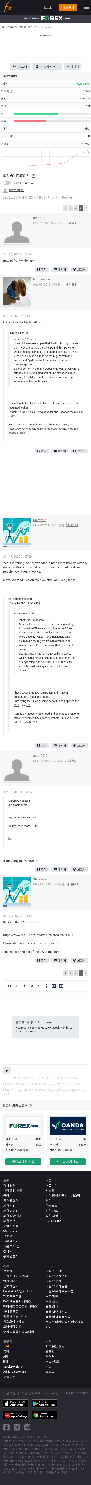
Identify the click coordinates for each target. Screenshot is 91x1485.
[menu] (87, 7)
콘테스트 (51, 1205)
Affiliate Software (14, 1371)
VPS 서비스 (10, 1281)
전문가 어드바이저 (15, 1316)
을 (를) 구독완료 (22, 182)
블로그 (50, 1371)
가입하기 (68, 7)
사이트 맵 (52, 1393)
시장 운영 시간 (12, 1190)
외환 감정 (52, 1215)
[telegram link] (27, 1427)
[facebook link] (6, 1427)
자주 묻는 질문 (55, 1346)
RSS (5, 1361)
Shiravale (39, 520)
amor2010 (40, 218)
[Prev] (65, 208)
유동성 (7, 1236)
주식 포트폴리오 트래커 (18, 1331)
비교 (48, 1326)
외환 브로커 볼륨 (57, 1286)
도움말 (50, 1351)
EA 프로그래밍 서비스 (17, 1291)
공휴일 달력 (11, 1200)
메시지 (74, 66)
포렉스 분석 (11, 1225)
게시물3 (70, 223)
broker (37, 351)
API (5, 1356)
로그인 (48, 7)
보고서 (81, 269)
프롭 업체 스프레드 (58, 1316)
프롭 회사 (52, 1306)
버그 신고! (52, 1361)
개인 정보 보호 (30, 1393)
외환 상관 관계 (12, 1215)
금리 (6, 1195)
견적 (44, 269)
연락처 (50, 1356)
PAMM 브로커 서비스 (17, 1301)
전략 (48, 1200)
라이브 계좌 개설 (23, 1161)
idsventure (16, 190)
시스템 (22, 66)
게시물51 (72, 525)
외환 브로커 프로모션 (59, 1291)
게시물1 (71, 284)
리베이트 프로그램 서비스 (20, 1306)
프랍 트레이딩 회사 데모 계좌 (65, 1321)
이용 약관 (9, 1393)
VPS (13, 416)
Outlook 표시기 (55, 1220)
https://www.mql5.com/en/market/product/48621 (38, 935)
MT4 (77, 411)
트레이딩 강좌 (12, 1326)
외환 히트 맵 (11, 1246)
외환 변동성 (11, 1210)
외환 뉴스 (9, 1220)
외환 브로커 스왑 (57, 1281)
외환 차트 (52, 1210)
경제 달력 (9, 1185)
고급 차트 (9, 1376)
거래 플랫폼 (11, 1311)
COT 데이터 (10, 1231)
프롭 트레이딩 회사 (15, 1276)
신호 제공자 (11, 1286)
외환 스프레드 (55, 1271)
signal (38, 943)
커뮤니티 (51, 1185)
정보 (48, 1366)
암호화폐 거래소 (14, 1321)
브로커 (7, 1271)
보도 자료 (52, 1296)
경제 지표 (9, 1251)
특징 (6, 1351)
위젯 (6, 1346)
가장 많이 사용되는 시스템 (63, 1195)
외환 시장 (9, 1205)
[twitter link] (17, 1427)
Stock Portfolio (13, 1366)
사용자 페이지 (49, 66)
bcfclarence (41, 279)
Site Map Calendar (76, 1393)
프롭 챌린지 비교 (57, 1311)
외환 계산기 (11, 1241)
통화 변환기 (11, 1256)
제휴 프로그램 (12, 1296)
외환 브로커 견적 (57, 1276)
